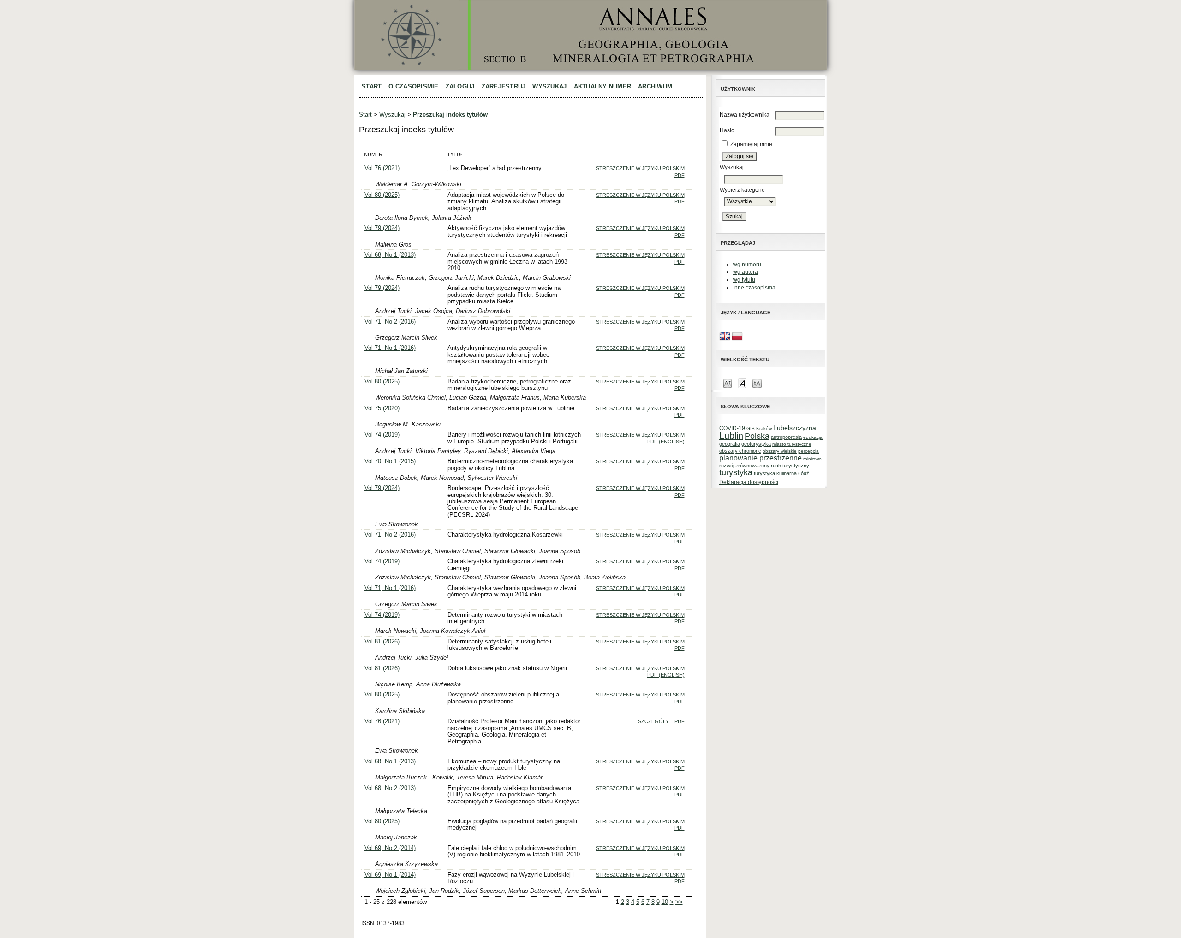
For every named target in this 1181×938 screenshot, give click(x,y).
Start (372, 86)
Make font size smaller (727, 383)
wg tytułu (744, 280)
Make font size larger (757, 383)
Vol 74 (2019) (382, 434)
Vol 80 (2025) (382, 194)
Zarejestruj (504, 86)
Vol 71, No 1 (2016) (390, 347)
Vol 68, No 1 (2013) (390, 254)
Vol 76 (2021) (382, 168)
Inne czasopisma (754, 287)
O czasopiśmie (413, 86)
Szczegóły (653, 721)
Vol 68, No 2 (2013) (390, 788)
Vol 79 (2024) (382, 227)
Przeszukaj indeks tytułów (450, 114)
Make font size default (742, 383)
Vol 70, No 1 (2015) (390, 461)
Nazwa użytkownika (744, 115)
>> (679, 901)
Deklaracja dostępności (748, 482)
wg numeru (747, 264)
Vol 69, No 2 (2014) (390, 847)
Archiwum (655, 86)
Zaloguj (460, 86)
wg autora (745, 272)
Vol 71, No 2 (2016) (390, 321)
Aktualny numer (603, 86)
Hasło (727, 130)
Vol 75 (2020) (382, 408)
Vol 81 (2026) (382, 641)
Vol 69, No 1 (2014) (390, 874)
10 (665, 901)
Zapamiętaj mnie (751, 144)
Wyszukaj (549, 86)
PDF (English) (666, 441)
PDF (679, 175)
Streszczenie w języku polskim (640, 168)
